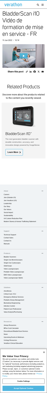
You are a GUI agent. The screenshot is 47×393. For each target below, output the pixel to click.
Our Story (7, 206)
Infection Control (9, 306)
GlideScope (8, 266)
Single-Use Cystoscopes (12, 263)
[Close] (44, 352)
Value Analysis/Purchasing (13, 312)
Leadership (8, 203)
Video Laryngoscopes (11, 269)
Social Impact (8, 212)
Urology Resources (10, 340)
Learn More (13, 152)
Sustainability (8, 215)
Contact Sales (8, 237)
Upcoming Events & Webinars (14, 337)
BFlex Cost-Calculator (11, 328)
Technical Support (10, 235)
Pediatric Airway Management (14, 300)
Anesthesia (7, 291)
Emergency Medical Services (14, 297)
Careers (6, 194)
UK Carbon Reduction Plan (13, 218)
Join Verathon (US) (10, 200)
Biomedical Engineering (12, 303)
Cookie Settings (23, 381)
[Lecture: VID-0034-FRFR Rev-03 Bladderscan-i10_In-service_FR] (23, 55)
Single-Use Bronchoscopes (13, 260)
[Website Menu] (41, 5)
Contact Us (7, 241)
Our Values (7, 209)
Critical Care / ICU (10, 294)
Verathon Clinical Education (13, 343)
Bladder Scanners (10, 257)
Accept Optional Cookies (23, 388)
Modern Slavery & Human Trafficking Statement (20, 221)
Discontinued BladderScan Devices (16, 331)
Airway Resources (10, 325)
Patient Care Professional (12, 309)
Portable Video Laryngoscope (14, 272)
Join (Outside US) (10, 197)
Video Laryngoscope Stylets (13, 278)
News (6, 334)
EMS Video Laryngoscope (13, 275)
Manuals (7, 243)
